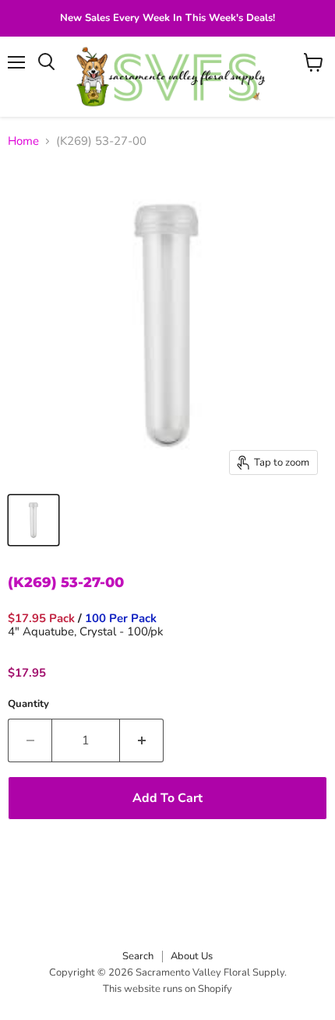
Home (23, 141)
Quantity (28, 704)
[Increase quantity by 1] (142, 740)
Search (137, 956)
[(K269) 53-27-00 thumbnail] (33, 520)
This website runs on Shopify (167, 989)
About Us (192, 956)
